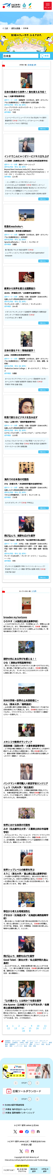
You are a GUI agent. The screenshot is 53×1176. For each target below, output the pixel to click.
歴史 (34, 1046)
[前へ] (7, 1025)
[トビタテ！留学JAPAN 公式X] (15, 1131)
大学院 (22, 1042)
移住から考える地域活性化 (16, 911)
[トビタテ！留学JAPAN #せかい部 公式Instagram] (27, 1151)
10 (38, 1025)
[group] (14, 1071)
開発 (31, 1044)
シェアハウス (18, 1046)
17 (44, 1028)
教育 (50, 1042)
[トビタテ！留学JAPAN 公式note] (38, 1131)
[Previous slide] (15, 1083)
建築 (6, 1044)
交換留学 (15, 1042)
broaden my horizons (15, 617)
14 (23, 1028)
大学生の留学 (44, 1170)
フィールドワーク (22, 1044)
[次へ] (30, 1030)
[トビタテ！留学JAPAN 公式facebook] (27, 1131)
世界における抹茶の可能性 (16, 824)
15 (30, 1028)
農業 (11, 1046)
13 (15, 1028)
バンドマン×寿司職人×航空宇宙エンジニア (25, 783)
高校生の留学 (33, 1170)
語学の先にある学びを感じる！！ (20, 658)
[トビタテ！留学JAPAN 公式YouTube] (21, 1131)
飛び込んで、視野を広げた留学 (18, 955)
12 (8, 1028)
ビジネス (37, 1044)
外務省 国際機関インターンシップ (18, 1113)
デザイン (44, 1042)
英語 (42, 1044)
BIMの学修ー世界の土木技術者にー (21, 700)
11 (45, 1025)
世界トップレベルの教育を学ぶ (19, 869)
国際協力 (12, 1044)
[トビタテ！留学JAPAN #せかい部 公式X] (21, 1151)
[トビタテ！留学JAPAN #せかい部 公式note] (32, 1151)
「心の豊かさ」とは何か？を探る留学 (22, 1000)
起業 (31, 1042)
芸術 (30, 1046)
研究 (23, 1041)
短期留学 (7, 1041)
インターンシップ (32, 1041)
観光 (25, 1046)
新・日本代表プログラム (22, 1169)
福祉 (6, 1046)
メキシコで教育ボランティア (17, 741)
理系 (27, 1042)
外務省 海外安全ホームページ (17, 1109)
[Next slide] (37, 1083)
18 (23, 1030)
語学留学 (7, 1042)
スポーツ (37, 1042)
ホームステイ (16, 1041)
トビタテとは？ (9, 1170)
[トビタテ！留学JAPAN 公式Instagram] (33, 1131)
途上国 (48, 1044)
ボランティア (44, 1041)
